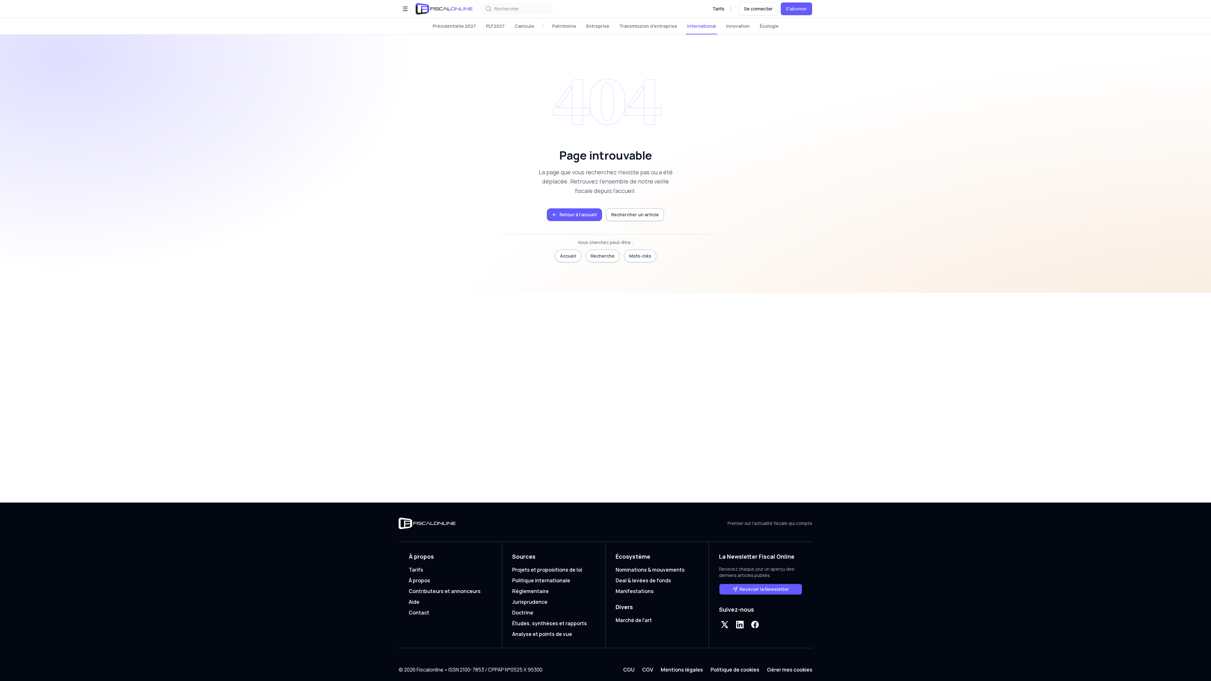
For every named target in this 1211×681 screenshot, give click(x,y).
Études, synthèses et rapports (549, 623)
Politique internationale (541, 580)
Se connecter (758, 9)
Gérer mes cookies (789, 669)
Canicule (524, 26)
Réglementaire (530, 591)
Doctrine (522, 612)
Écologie (769, 26)
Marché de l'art (634, 620)
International (701, 26)
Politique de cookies (735, 669)
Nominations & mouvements (650, 569)
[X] (724, 624)
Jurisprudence (529, 601)
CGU (629, 669)
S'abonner (796, 9)
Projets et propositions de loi (547, 569)
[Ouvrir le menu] (405, 9)
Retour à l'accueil (578, 215)
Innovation (738, 26)
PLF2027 (495, 26)
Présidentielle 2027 (454, 26)
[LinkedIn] (740, 624)
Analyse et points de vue (542, 634)
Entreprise (597, 26)
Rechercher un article (635, 215)
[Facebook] (755, 624)
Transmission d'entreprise (648, 26)
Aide (414, 601)
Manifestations (635, 591)
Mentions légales (682, 669)
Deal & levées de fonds (643, 580)
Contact (419, 612)
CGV (647, 669)
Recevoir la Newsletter (764, 589)
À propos (419, 580)
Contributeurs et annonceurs (445, 591)
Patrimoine (564, 26)
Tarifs (718, 9)
